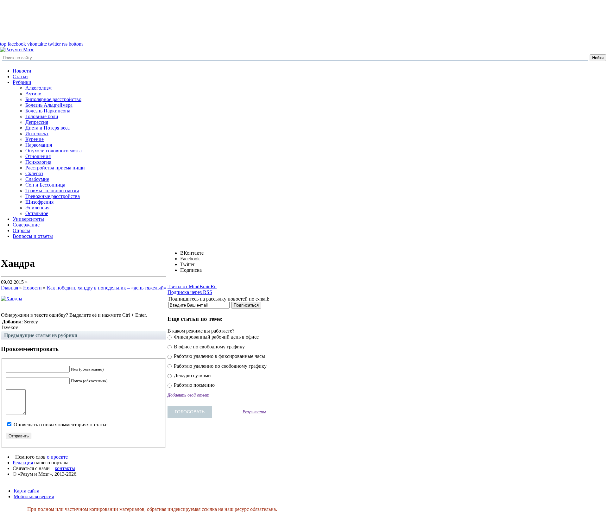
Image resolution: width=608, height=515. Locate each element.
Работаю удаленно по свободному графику (220, 366)
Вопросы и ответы (33, 236)
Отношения (38, 156)
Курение (34, 139)
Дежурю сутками (192, 375)
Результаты (254, 412)
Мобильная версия (34, 496)
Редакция (23, 462)
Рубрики (22, 82)
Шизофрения (39, 202)
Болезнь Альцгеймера (49, 105)
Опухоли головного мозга (53, 150)
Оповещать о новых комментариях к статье (60, 424)
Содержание (26, 224)
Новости (22, 70)
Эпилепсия (37, 207)
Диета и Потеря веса (47, 127)
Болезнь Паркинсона (47, 110)
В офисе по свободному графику (209, 346)
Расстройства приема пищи (55, 167)
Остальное (36, 213)
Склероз (34, 173)
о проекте (57, 457)
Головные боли (41, 116)
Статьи (20, 76)
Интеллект (36, 133)
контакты (65, 468)
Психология (38, 162)
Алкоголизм (38, 88)
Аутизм (33, 93)
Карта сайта (26, 490)
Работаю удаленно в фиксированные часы (219, 356)
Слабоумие (37, 179)
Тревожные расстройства (52, 196)
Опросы (21, 230)
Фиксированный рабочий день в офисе (216, 337)
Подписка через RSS (190, 292)
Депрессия (36, 122)
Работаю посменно (194, 385)
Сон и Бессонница (45, 185)
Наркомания (38, 145)
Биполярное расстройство (53, 99)
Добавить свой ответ (188, 394)
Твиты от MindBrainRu (192, 286)
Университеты (28, 219)
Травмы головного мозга (52, 190)
